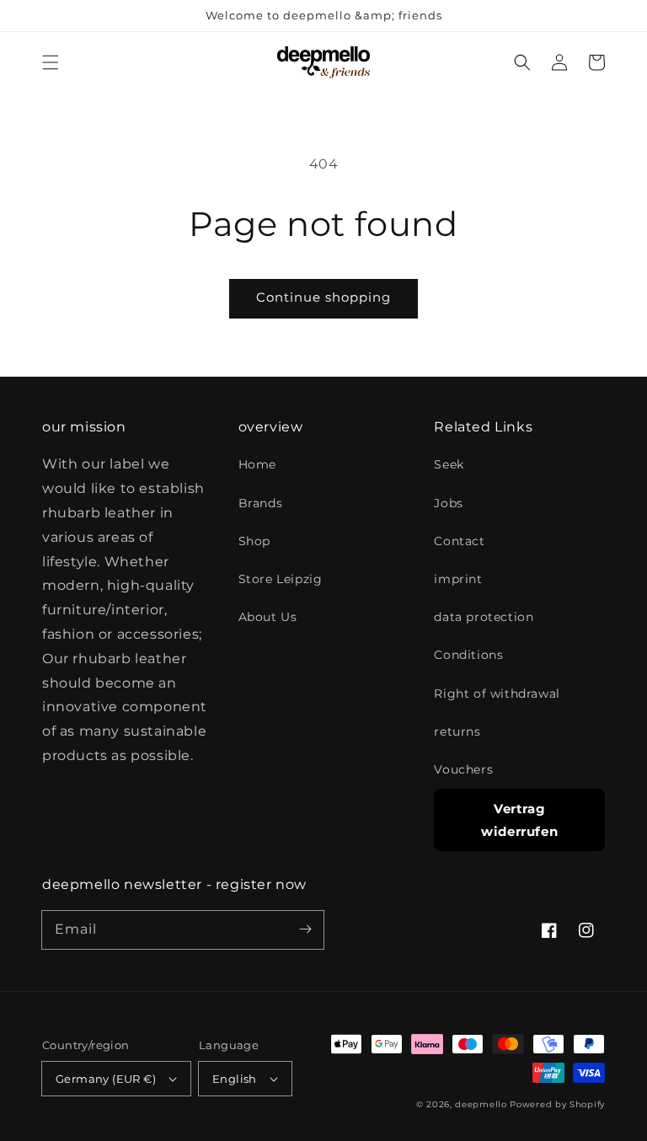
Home (257, 464)
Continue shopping (323, 297)
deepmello (480, 1104)
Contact (459, 541)
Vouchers (463, 769)
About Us (267, 616)
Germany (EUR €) (106, 1078)
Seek (448, 464)
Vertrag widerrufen (519, 820)
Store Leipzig (280, 579)
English (234, 1078)
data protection (483, 616)
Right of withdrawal (496, 693)
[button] (50, 62)
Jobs (448, 503)
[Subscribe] (305, 929)
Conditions (468, 654)
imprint (458, 579)
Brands (260, 503)
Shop (254, 541)
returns (457, 731)
